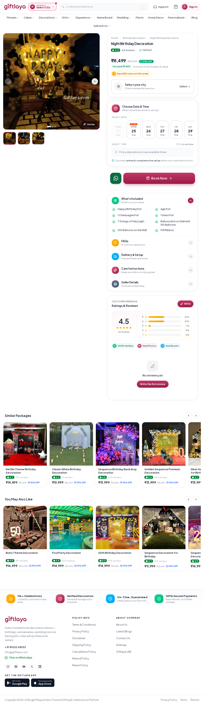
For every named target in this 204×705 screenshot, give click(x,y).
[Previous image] (8, 81)
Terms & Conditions (84, 624)
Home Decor (156, 17)
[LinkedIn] (40, 666)
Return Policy (80, 665)
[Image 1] (49, 126)
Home (114, 37)
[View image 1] (9, 138)
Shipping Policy (81, 644)
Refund (194, 699)
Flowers (12, 17)
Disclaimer (78, 638)
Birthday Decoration (134, 37)
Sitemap (121, 644)
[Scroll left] (188, 415)
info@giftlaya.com (16, 652)
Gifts (65, 17)
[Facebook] (16, 666)
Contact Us (123, 638)
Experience (83, 17)
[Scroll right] (196, 415)
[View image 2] (24, 138)
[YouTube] (24, 666)
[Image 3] (55, 126)
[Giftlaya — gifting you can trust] (15, 7)
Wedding (122, 17)
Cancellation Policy (84, 651)
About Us (121, 624)
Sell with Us (101, 25)
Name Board (104, 17)
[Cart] (176, 7)
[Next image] (95, 81)
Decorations (47, 17)
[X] (32, 666)
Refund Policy (80, 658)
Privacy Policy (80, 631)
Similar (91, 124)
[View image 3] (38, 138)
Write (187, 303)
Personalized (176, 17)
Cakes (28, 17)
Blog (194, 17)
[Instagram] (8, 666)
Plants (140, 17)
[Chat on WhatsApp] (115, 178)
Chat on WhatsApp (20, 657)
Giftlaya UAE (123, 651)
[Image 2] (52, 126)
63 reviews (128, 50)
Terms (183, 699)
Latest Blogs (124, 631)
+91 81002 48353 (15, 647)
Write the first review (152, 384)
